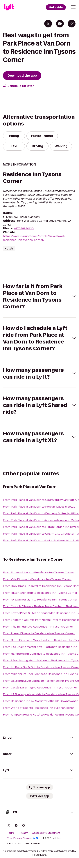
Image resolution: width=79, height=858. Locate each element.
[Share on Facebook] (59, 23)
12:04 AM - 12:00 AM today (23, 217)
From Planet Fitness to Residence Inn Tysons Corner (39, 633)
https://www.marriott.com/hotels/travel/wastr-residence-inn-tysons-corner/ (35, 238)
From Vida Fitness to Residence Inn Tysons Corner (37, 579)
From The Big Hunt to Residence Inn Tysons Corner (38, 626)
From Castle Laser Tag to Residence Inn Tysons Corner (40, 687)
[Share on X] (48, 23)
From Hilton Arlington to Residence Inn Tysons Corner (40, 593)
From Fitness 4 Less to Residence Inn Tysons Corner (38, 572)
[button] (73, 7)
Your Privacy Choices (20, 838)
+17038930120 (24, 228)
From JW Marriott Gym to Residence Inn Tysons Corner (40, 599)
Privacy (23, 833)
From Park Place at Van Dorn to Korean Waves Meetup (39, 506)
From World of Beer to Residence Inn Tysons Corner (38, 708)
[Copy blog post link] (71, 23)
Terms (11, 833)
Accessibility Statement (46, 833)
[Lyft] (9, 7)
